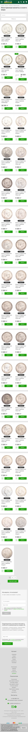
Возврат (14, 687)
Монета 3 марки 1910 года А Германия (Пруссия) (20, 163)
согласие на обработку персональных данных (11, 640)
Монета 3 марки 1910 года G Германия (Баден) (6, 533)
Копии (14, 659)
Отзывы (14, 690)
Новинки (14, 654)
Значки (14, 670)
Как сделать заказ (14, 684)
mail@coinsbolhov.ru (15, 703)
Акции (14, 656)
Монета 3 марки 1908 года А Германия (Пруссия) (20, 255)
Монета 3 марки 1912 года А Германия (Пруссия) (20, 440)
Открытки (14, 671)
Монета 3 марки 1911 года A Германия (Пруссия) (20, 39)
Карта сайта (14, 712)
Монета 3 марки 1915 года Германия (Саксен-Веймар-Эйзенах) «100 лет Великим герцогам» (20, 70)
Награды (14, 662)
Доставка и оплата (14, 680)
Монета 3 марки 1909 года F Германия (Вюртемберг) (6, 39)
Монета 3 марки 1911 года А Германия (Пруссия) (20, 409)
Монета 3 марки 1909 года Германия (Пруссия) (6, 70)
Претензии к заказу (14, 689)
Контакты (14, 692)
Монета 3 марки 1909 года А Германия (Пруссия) (6, 317)
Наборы (14, 668)
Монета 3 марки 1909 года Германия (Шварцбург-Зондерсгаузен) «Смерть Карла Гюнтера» (6, 101)
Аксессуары (14, 666)
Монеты (14, 657)
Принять (24, 727)
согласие (12, 639)
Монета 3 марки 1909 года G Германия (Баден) (20, 132)
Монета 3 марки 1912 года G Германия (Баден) (20, 101)
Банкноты (14, 660)
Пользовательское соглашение (14, 715)
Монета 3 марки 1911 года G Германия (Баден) (6, 132)
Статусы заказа (14, 685)
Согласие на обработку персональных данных (14, 713)
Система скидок (14, 682)
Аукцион (14, 673)
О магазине (14, 679)
